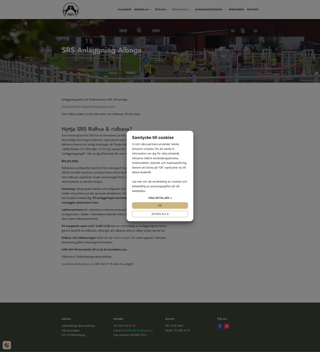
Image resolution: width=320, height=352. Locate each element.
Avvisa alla (160, 214)
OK (160, 205)
